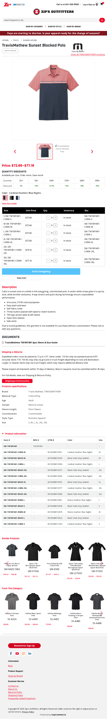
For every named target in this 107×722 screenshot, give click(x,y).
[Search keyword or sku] (102, 20)
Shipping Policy (15, 695)
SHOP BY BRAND (74, 26)
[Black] (33, 551)
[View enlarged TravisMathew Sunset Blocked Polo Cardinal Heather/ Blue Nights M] (53, 99)
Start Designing (41, 271)
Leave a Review (10, 50)
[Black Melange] (54, 601)
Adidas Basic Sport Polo (33, 614)
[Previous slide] (6, 563)
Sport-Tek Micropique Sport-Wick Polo (33, 566)
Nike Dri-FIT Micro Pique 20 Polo (12, 565)
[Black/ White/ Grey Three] (97, 601)
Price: (6, 166)
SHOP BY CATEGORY (34, 26)
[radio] (5, 197)
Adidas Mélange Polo (54, 614)
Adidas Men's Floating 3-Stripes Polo (75, 615)
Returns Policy (15, 692)
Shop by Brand (15, 676)
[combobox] (53, 20)
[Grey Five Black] (12, 601)
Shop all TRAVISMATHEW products (88, 54)
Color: (5, 192)
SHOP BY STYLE (54, 26)
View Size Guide (9, 203)
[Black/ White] (76, 601)
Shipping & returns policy (17, 381)
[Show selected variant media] (45, 152)
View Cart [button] (21, 278)
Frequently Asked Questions (21, 698)
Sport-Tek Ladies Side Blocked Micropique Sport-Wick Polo (75, 567)
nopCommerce (59, 714)
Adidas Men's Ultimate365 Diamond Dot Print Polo (97, 616)
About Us (12, 689)
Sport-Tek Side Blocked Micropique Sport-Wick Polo (97, 566)
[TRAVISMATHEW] (78, 47)
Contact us (13, 686)
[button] (90, 4)
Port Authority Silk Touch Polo (54, 565)
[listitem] (62, 152)
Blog (10, 665)
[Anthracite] (12, 551)
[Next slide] (102, 563)
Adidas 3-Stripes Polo (12, 614)
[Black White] (76, 551)
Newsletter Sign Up (24, 645)
